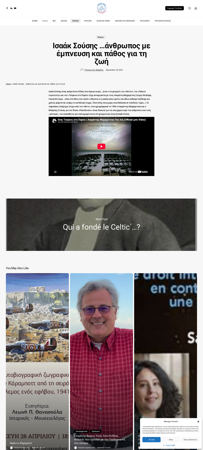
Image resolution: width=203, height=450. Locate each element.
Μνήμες (101, 37)
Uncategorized (81, 431)
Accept (151, 440)
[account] (195, 8)
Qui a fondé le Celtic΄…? (101, 225)
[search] (189, 8)
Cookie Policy (170, 445)
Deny (171, 440)
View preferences (190, 440)
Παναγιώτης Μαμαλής (94, 70)
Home (8, 84)
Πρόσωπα (96, 431)
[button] (198, 421)
